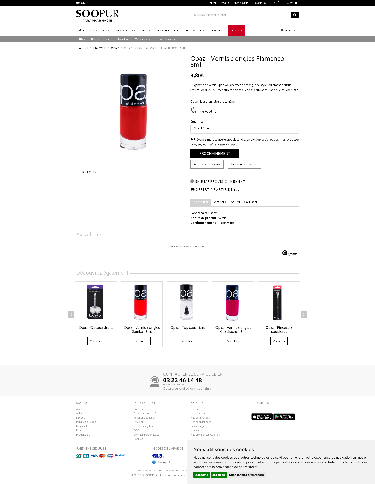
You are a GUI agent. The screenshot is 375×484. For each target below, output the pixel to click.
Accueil (83, 48)
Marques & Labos (86, 422)
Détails (200, 202)
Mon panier (196, 409)
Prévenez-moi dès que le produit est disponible (224, 139)
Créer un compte (286, 3)
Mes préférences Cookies (205, 435)
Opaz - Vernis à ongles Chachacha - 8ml (233, 330)
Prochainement (214, 154)
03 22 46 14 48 (182, 381)
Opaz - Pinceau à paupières (279, 330)
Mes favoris (197, 431)
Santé (108, 39)
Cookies (138, 439)
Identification (197, 414)
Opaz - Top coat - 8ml (188, 328)
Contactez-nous (142, 409)
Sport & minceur (167, 39)
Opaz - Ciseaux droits (96, 328)
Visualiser (96, 341)
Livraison (138, 422)
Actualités (82, 414)
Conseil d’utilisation (235, 202)
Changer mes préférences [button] (246, 474)
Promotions (83, 431)
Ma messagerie (198, 426)
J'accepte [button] (201, 474)
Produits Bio (83, 435)
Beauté (95, 39)
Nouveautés (83, 426)
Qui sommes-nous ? (144, 414)
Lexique (80, 418)
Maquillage (123, 39)
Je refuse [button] (218, 474)
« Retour (88, 172)
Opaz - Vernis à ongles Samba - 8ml (142, 330)
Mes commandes (200, 418)
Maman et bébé (143, 39)
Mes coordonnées (200, 422)
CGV (136, 431)
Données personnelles (146, 435)
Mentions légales (143, 426)
